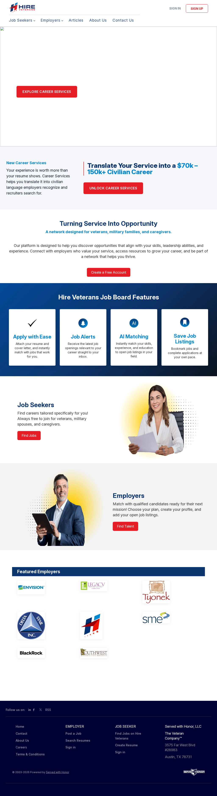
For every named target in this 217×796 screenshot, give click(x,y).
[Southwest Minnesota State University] (105, 652)
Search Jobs (33, 107)
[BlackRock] (43, 652)
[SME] (168, 617)
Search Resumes (77, 740)
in (29, 710)
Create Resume (126, 745)
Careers (21, 747)
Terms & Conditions (30, 754)
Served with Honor (57, 772)
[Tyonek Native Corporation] (168, 591)
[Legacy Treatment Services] (105, 585)
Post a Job (73, 733)
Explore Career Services (46, 92)
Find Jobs (29, 435)
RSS (48, 710)
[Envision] (43, 587)
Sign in (175, 8)
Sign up (197, 8)
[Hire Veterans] (105, 625)
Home (20, 726)
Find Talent (125, 526)
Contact (21, 733)
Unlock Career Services (113, 188)
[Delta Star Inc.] (43, 625)
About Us (22, 740)
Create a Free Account (108, 272)
